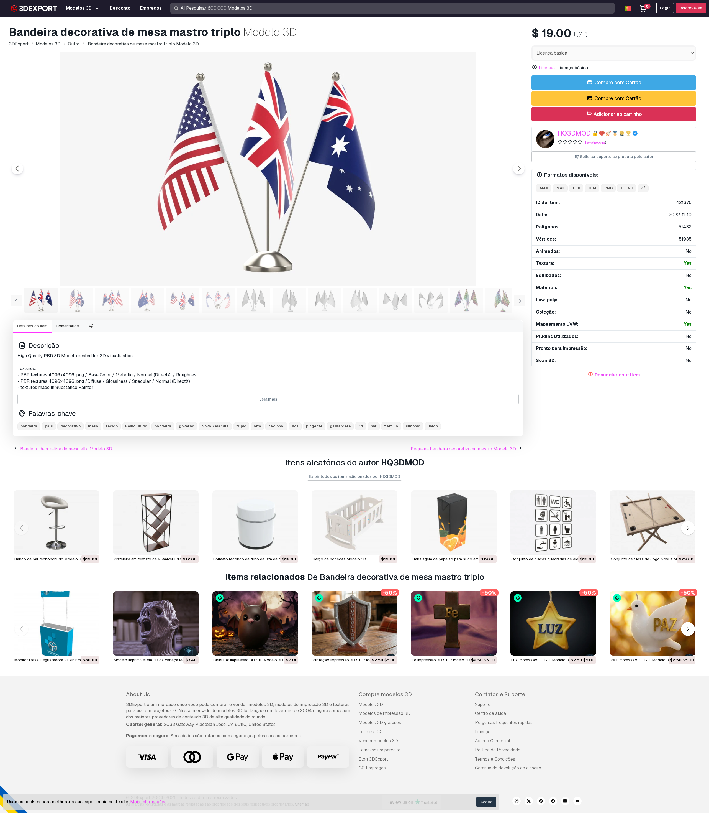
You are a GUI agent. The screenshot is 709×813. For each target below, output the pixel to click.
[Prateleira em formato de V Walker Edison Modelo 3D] (156, 522)
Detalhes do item (32, 325)
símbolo (413, 426)
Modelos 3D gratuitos (380, 722)
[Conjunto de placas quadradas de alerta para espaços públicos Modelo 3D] (553, 522)
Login (665, 8)
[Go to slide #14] (501, 300)
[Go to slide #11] (395, 300)
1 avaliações (595, 142)
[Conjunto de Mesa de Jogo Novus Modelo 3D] (652, 522)
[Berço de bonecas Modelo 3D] (354, 522)
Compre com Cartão (617, 82)
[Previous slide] (17, 168)
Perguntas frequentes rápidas (504, 722)
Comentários (67, 325)
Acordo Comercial (492, 741)
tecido (112, 426)
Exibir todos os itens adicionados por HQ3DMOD (354, 476)
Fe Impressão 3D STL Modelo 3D (441, 659)
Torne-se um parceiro (379, 750)
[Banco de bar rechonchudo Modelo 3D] (56, 522)
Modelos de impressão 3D (384, 713)
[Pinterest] (540, 801)
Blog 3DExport (373, 759)
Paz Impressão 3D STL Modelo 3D (641, 659)
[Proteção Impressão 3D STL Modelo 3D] (354, 623)
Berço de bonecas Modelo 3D (339, 559)
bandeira (28, 426)
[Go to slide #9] (324, 300)
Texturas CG (371, 732)
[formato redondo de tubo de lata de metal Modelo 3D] (255, 522)
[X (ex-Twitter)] (528, 801)
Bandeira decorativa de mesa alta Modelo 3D (66, 449)
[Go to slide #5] (182, 300)
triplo (241, 426)
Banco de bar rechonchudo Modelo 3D (49, 559)
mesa (93, 426)
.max (543, 188)
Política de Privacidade (497, 750)
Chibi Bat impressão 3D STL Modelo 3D (248, 659)
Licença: (547, 68)
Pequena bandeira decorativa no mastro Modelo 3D (463, 449)
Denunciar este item (617, 375)
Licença (482, 732)
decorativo (70, 426)
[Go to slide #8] (289, 300)
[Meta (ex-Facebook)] (553, 801)
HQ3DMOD (574, 133)
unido (433, 426)
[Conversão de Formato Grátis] (643, 188)
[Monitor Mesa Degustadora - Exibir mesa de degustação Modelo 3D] (56, 623)
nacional (276, 426)
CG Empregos (372, 768)
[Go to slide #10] (360, 300)
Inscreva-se (691, 8)
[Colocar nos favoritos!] (91, 547)
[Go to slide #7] (253, 300)
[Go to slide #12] (431, 300)
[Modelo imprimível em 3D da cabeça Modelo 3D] (156, 623)
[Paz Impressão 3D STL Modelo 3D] (652, 623)
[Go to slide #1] (41, 300)
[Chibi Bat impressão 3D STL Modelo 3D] (255, 623)
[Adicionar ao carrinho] (80, 547)
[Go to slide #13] (466, 300)
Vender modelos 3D (378, 741)
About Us (138, 694)
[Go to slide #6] (218, 300)
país (49, 426)
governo (186, 426)
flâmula (391, 426)
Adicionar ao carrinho (617, 114)
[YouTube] (577, 801)
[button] (687, 528)
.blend (626, 188)
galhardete (340, 426)
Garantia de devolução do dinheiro (508, 768)
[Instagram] (516, 801)
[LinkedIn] (565, 801)
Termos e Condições (495, 759)
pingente (314, 426)
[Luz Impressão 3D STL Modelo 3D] (553, 623)
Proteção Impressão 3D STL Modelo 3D (348, 659)
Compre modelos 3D (385, 694)
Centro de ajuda (490, 713)
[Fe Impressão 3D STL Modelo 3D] (454, 623)
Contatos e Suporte (500, 694)
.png (608, 188)
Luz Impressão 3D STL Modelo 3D (541, 659)
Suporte (482, 704)
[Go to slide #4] (147, 300)
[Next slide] (519, 168)
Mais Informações (148, 802)
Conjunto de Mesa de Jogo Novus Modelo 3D (652, 559)
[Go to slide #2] (76, 300)
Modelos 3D (371, 704)
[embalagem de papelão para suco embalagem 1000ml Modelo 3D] (454, 522)
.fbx (576, 188)
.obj (592, 188)
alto (257, 426)
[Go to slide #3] (112, 300)
